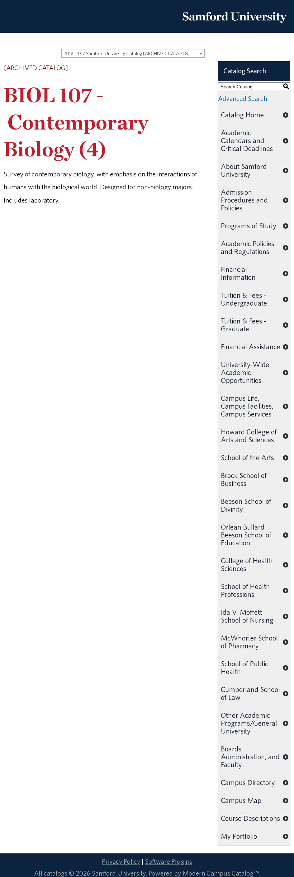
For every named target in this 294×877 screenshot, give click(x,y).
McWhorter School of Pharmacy (249, 642)
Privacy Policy (121, 861)
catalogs (55, 873)
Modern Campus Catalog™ (220, 873)
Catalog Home (242, 115)
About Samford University (244, 170)
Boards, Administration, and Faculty (250, 757)
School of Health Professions (245, 590)
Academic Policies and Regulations (247, 247)
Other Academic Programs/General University (249, 723)
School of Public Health (244, 667)
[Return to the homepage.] (234, 25)
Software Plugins (168, 861)
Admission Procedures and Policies (244, 200)
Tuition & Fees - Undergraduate (244, 299)
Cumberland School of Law (250, 693)
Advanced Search (242, 98)
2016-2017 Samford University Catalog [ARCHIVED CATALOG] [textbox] (126, 53)
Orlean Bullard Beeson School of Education (246, 535)
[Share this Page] (183, 69)
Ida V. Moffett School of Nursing (247, 616)
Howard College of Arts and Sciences (249, 436)
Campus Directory (248, 782)
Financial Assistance (250, 346)
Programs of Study (248, 225)
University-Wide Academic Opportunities (245, 372)
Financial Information (238, 273)
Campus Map (241, 800)
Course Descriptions (250, 818)
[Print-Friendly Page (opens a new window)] (191, 68)
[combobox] (133, 53)
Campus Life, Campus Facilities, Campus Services (247, 406)
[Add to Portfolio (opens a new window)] (173, 68)
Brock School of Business (244, 479)
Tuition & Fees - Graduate (243, 325)
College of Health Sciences (247, 564)
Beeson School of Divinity (246, 505)
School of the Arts (247, 457)
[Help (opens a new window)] (201, 68)
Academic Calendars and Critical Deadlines (247, 140)
